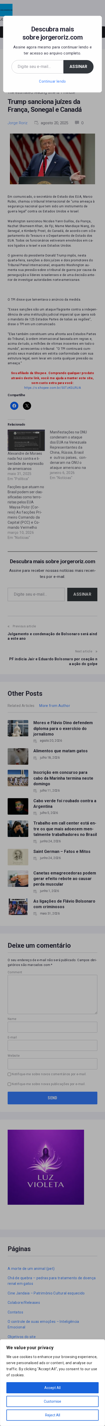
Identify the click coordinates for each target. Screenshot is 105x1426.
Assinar (78, 66)
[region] (52, 1382)
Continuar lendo (52, 81)
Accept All (52, 1388)
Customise (52, 1401)
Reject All (52, 1415)
